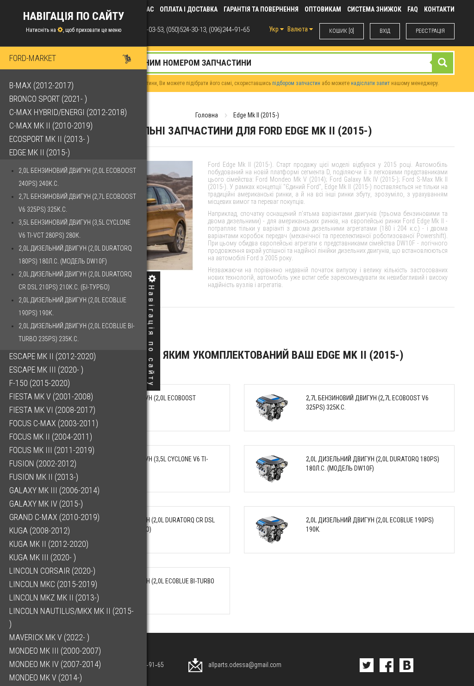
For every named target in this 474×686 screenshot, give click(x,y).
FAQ (412, 9)
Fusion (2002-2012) (42, 463)
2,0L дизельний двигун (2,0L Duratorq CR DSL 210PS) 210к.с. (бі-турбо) (75, 280)
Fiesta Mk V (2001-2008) (51, 396)
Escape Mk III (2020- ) (46, 369)
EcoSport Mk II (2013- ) (49, 139)
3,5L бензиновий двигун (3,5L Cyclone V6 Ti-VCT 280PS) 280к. (75, 229)
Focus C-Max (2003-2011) (53, 423)
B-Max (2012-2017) (41, 85)
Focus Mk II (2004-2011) (50, 436)
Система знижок (374, 9)
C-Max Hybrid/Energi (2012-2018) (68, 112)
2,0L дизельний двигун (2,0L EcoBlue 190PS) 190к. (72, 306)
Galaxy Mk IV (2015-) (46, 503)
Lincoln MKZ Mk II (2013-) (54, 597)
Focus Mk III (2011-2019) (51, 450)
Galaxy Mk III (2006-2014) (54, 490)
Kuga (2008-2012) (39, 530)
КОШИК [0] (341, 31)
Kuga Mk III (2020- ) (42, 557)
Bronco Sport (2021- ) (48, 99)
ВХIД (385, 31)
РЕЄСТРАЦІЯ (430, 31)
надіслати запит (370, 83)
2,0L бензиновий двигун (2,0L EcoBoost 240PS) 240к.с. (77, 177)
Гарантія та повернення (261, 9)
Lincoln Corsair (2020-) (52, 571)
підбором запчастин (296, 83)
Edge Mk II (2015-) (39, 152)
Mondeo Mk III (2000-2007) (55, 650)
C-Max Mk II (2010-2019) (51, 125)
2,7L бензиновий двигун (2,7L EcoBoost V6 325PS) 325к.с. (77, 203)
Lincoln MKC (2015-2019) (53, 584)
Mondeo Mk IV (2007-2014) (55, 664)
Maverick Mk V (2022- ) (49, 637)
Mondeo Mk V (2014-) (45, 677)
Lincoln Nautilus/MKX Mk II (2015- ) (71, 617)
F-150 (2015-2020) (39, 383)
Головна (206, 115)
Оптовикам (323, 9)
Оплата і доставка (189, 9)
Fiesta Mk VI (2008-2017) (52, 410)
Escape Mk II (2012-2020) (52, 356)
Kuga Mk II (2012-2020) (48, 544)
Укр (274, 29)
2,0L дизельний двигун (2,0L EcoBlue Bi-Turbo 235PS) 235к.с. (77, 332)
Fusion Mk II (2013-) (43, 477)
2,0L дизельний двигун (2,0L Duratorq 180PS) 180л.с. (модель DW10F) (75, 255)
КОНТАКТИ (439, 9)
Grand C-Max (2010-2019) (54, 517)
